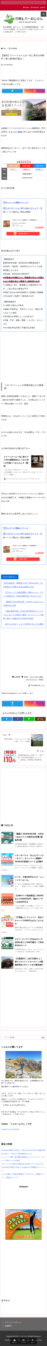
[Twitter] (12, 91)
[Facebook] (18, 719)
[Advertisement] (21, 358)
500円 (26, 677)
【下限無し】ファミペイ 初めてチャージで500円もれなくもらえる (29, 920)
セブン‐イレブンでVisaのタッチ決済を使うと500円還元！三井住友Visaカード (29, 942)
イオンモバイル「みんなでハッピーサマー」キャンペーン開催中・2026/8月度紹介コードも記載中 (29, 858)
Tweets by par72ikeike (10, 1129)
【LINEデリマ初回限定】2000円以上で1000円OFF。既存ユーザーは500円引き (29, 898)
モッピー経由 (16, 132)
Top (4, 48)
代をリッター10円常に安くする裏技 (24, 624)
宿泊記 (41, 679)
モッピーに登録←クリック (17, 202)
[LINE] (29, 719)
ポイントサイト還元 (36, 677)
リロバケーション (31, 679)
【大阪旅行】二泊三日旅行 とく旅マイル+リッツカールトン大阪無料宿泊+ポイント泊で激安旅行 (29, 961)
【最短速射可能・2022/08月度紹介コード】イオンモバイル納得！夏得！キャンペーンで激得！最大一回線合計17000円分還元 (23, 615)
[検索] (44, 2)
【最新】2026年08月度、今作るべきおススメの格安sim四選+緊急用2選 (29, 837)
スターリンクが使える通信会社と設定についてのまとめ (22, 1164)
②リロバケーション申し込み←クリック (20, 208)
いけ (43, 685)
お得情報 (14, 48)
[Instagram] (34, 91)
